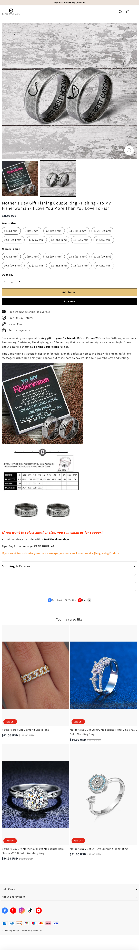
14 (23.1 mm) (104, 240)
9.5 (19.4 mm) (54, 231)
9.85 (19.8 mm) (78, 231)
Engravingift (14, 930)
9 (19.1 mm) (32, 231)
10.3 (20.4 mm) (13, 240)
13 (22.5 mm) (81, 240)
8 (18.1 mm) (11, 231)
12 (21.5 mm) (59, 240)
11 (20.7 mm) (37, 240)
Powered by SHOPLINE (32, 930)
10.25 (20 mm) (102, 231)
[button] (135, 11)
